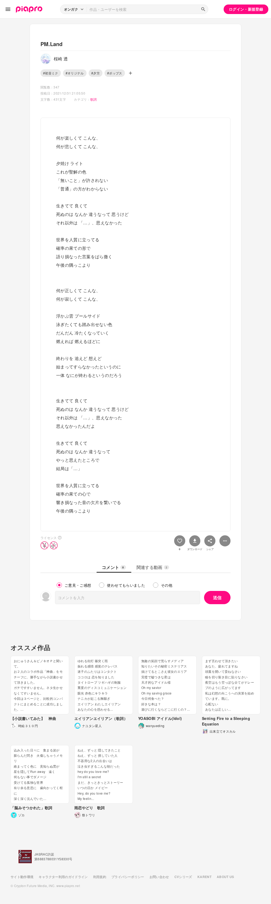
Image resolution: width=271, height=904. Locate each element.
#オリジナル (75, 73)
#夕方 (95, 73)
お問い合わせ (159, 876)
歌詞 (93, 99)
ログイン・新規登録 (246, 9)
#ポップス (114, 73)
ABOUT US (225, 876)
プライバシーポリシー (127, 876)
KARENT (204, 876)
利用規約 (99, 876)
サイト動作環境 (22, 876)
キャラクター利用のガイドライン (63, 876)
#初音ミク (50, 73)
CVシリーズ (183, 876)
